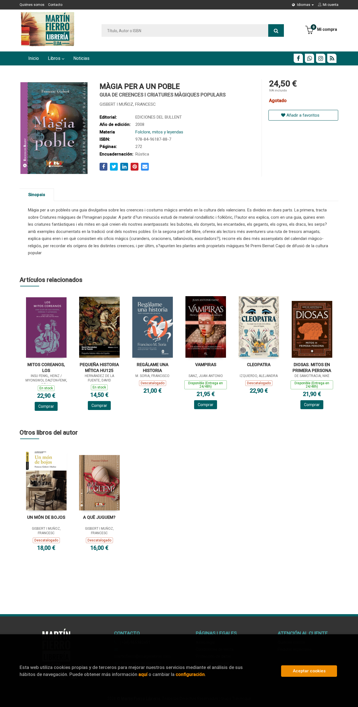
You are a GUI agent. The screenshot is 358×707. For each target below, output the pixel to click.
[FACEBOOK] (298, 58)
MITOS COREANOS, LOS (46, 367)
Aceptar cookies (309, 670)
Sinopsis (36, 194)
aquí (142, 674)
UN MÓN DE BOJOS (46, 517)
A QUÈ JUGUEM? (99, 517)
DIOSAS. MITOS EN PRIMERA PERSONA (312, 367)
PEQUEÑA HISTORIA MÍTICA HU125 (99, 367)
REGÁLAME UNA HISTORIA (152, 367)
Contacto (55, 5)
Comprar (46, 406)
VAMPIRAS (205, 364)
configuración (190, 674)
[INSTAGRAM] (320, 58)
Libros (55, 58)
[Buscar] (276, 30)
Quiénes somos (32, 5)
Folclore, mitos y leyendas (159, 132)
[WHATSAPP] (309, 58)
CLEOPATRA (258, 364)
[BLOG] (331, 58)
